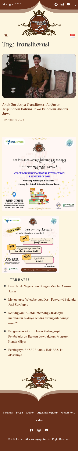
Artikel (30, 413)
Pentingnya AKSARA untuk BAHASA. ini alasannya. (35, 352)
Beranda (8, 413)
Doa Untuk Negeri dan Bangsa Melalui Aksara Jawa (39, 289)
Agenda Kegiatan (47, 413)
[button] (6, 35)
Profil (19, 413)
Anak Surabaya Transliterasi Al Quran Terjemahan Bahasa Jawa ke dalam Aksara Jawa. (35, 109)
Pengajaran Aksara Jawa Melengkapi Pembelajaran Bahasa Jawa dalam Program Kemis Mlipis (38, 337)
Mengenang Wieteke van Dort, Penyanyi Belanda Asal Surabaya (42, 302)
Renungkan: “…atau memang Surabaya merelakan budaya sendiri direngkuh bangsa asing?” (38, 318)
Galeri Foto (68, 413)
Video (39, 420)
